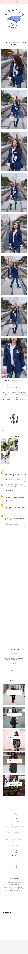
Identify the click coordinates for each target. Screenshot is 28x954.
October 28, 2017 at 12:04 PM (18, 515)
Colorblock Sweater (15, 824)
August (14, 850)
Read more (14, 663)
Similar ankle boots (6, 385)
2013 (14, 868)
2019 (14, 815)
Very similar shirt (18, 384)
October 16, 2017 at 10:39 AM (17, 472)
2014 (14, 867)
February (15, 860)
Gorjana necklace (11, 387)
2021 (14, 812)
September (14, 849)
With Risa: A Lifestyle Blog (14, 479)
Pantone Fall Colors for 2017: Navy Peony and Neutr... (15, 835)
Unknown (6, 504)
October (14, 823)
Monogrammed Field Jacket (14, 43)
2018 (14, 817)
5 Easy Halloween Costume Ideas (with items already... (15, 833)
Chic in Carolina (7, 515)
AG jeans (25, 384)
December (14, 820)
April (15, 857)
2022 (14, 810)
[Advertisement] (14, 561)
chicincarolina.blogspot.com (11, 524)
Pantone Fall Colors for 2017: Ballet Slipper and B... (15, 840)
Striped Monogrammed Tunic (15, 843)
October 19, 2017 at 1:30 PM (14, 504)
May (14, 855)
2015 (14, 865)
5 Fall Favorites (15, 845)
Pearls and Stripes (15, 846)
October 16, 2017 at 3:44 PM (17, 484)
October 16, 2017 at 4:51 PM (16, 495)
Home (14, 581)
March (14, 858)
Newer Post (4, 581)
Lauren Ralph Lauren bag (18, 385)
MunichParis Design (19, 952)
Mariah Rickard (7, 484)
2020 (14, 813)
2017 (14, 818)
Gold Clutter (7, 495)
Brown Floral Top (15, 829)
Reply (25, 481)
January (14, 861)
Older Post (24, 581)
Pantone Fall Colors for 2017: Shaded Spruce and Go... (15, 827)
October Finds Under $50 (15, 842)
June (15, 853)
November (14, 821)
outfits (14, 39)
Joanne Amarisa (7, 472)
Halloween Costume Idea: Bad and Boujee (14, 830)
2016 (14, 864)
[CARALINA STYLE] (14, 21)
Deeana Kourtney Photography (16, 380)
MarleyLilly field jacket (6, 384)
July (14, 852)
